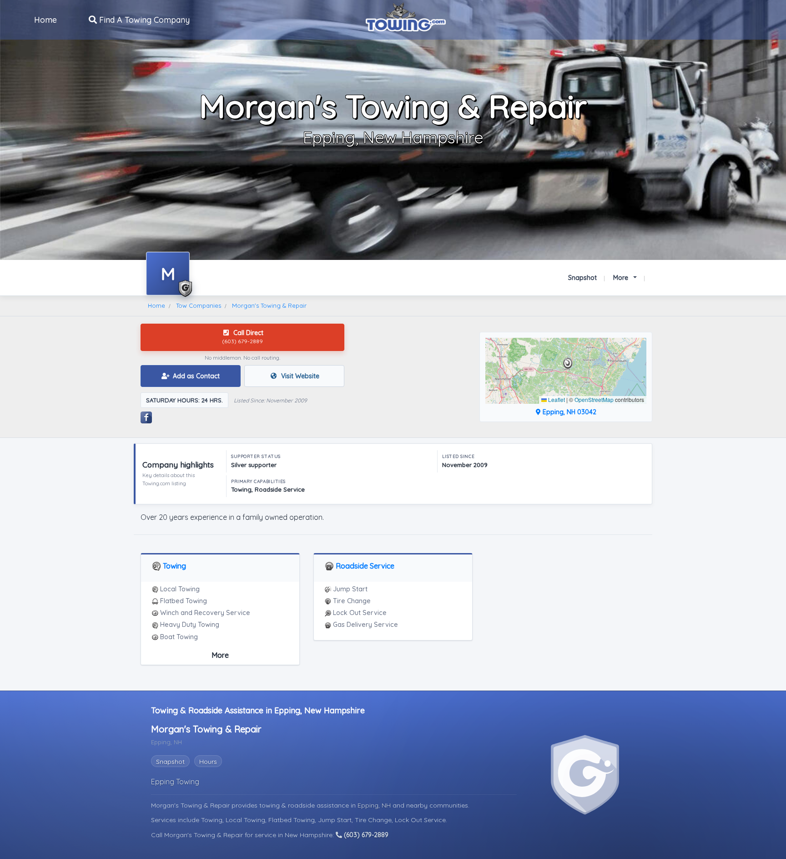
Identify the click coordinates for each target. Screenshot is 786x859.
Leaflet (556, 399)
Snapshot (582, 278)
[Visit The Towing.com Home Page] (406, 15)
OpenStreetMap (594, 399)
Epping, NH (375, 805)
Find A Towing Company (143, 20)
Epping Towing (175, 781)
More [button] (621, 278)
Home (45, 20)
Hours (208, 761)
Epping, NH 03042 (568, 412)
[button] (568, 363)
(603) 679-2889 (365, 835)
